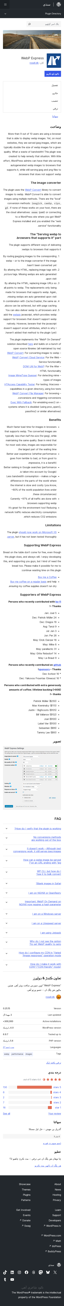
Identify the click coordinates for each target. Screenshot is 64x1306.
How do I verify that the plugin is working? (37, 828)
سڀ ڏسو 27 (8, 1047)
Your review (54, 1113)
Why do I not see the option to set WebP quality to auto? (45, 943)
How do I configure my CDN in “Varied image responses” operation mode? (40, 954)
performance (17, 1054)
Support (56, 1215)
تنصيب (54, 100)
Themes (26, 1189)
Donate (25, 1220)
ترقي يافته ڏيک (53, 1062)
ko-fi (58, 601)
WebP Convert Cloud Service (28, 357)
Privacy (57, 1200)
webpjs (17, 314)
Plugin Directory (53, 13)
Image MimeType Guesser (22, 375)
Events (27, 1215)
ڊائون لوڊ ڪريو (52, 73)
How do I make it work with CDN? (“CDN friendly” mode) (45, 965)
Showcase (25, 1184)
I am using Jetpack (50, 932)
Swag (26, 1225)
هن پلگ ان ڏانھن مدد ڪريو (48, 1165)
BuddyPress (53, 1251)
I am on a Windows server (46, 914)
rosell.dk (34, 62)
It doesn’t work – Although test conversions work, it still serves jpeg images (37, 850)
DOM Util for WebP (33, 366)
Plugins (27, 1194)
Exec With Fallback (21, 402)
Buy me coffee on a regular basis (28, 581)
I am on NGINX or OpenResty (44, 893)
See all (6, 1113)
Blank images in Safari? (48, 883)
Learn (58, 1209)
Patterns (26, 1200)
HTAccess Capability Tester (19, 384)
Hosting (57, 1194)
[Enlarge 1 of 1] (57, 750)
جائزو (55, 93)
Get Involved (23, 1209)
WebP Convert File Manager (27, 393)
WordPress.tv (52, 1225)
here (30, 343)
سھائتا (55, 116)
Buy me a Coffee (47, 577)
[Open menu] (5, 4)
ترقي (55, 108)
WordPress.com (51, 1235)
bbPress (55, 1246)
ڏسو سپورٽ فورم (52, 1143)
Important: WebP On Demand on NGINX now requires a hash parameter (40, 903)
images (29, 1054)
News (58, 1189)
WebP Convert (33, 189)
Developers (55, 1220)
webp (6, 1054)
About (57, 1184)
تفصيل (54, 85)
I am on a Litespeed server (46, 923)
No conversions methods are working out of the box (46, 838)
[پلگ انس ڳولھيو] (29, 24)
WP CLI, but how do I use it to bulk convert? (48, 873)
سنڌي (51, 1264)
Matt (57, 1240)
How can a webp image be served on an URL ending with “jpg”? (42, 861)
